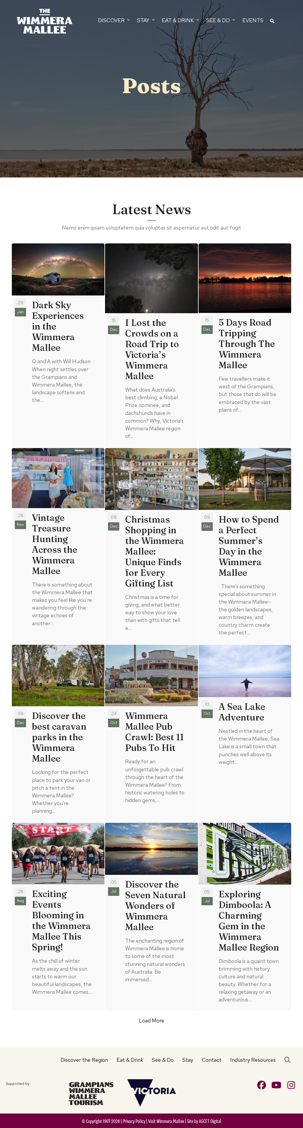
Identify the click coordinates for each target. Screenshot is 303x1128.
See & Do (163, 1059)
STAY (144, 20)
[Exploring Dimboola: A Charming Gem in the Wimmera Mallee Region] (245, 917)
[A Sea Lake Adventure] (245, 733)
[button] (288, 1060)
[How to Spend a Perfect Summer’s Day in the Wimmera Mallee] (245, 546)
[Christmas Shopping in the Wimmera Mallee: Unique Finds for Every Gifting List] (151, 546)
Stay (187, 1059)
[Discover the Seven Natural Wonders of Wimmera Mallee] (151, 917)
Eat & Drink (130, 1059)
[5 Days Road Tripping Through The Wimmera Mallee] (245, 345)
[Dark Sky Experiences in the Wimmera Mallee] (58, 345)
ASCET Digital (210, 1121)
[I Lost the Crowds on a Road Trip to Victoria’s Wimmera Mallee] (151, 345)
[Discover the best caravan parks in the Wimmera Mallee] (58, 733)
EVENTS (252, 20)
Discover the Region (84, 1059)
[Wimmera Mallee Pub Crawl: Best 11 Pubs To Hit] (151, 733)
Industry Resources (253, 1059)
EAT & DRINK (178, 20)
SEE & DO (218, 20)
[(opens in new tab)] (91, 1092)
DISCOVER (112, 20)
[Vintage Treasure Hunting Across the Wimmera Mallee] (58, 546)
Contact (212, 1059)
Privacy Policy (134, 1121)
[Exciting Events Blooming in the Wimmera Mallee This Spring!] (58, 917)
